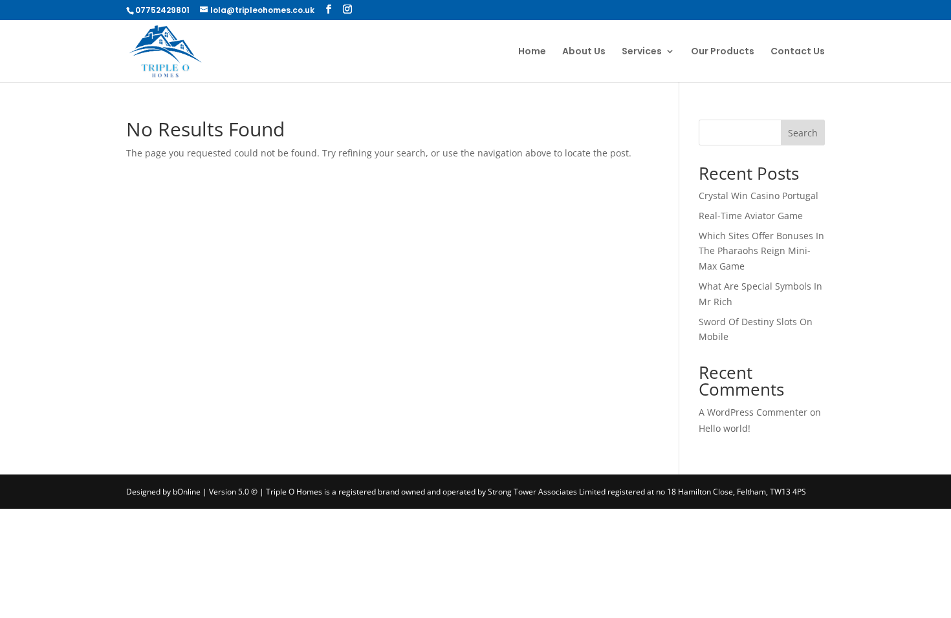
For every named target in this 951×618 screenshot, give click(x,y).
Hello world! (724, 428)
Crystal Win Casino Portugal (758, 195)
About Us (584, 52)
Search (803, 133)
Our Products (722, 52)
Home (532, 52)
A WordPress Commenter (753, 412)
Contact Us (798, 52)
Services (642, 52)
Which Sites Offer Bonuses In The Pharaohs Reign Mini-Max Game (761, 251)
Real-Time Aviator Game (751, 215)
